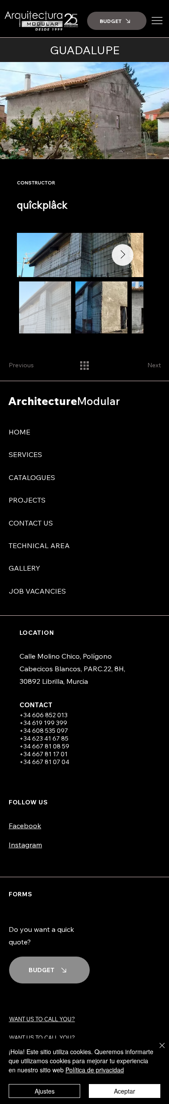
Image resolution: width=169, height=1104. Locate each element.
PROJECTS (27, 500)
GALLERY (24, 568)
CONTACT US (31, 523)
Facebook (25, 825)
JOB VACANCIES (37, 591)
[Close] (156, 1050)
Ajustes (45, 1091)
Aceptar (124, 1091)
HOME (19, 432)
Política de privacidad (94, 1069)
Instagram (25, 844)
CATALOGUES (32, 477)
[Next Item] (122, 255)
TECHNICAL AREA (39, 545)
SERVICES (25, 454)
